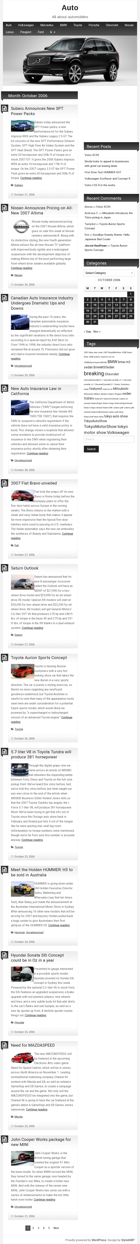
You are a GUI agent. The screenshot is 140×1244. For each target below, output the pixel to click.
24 (94, 316)
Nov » (97, 331)
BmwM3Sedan (104, 367)
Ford (41, 32)
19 (109, 310)
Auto (70, 8)
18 (101, 310)
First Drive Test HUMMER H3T (103, 172)
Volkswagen (26, 25)
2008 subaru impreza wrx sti (101, 357)
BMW (63, 25)
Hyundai (19, 1022)
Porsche (94, 25)
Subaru (19, 185)
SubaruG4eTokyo (91, 417)
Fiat (17, 545)
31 (94, 322)
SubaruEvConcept (111, 399)
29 (130, 316)
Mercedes (46, 25)
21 (123, 310)
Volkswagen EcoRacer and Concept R (107, 178)
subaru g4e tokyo (115, 412)
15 (130, 305)
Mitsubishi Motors (92, 394)
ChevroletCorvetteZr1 (104, 384)
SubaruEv (99, 399)
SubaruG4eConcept (99, 412)
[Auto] (70, 60)
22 (130, 310)
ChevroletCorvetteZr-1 (93, 380)
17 (94, 310)
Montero (104, 394)
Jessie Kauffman (96, 245)
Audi (8, 25)
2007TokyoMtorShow (112, 352)
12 (109, 305)
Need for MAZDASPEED (33, 1045)
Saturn (18, 635)
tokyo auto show (116, 416)
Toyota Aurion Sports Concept (39, 657)
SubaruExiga (96, 403)
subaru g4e (118, 407)
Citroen (117, 384)
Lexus (10, 32)
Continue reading (31, 178)
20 (116, 310)
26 (109, 316)
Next (56, 1228)
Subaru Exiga (108, 403)
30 (87, 322)
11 (101, 305)
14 (123, 305)
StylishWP (128, 1240)
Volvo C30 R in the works (100, 185)
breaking (94, 373)
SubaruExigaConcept (123, 403)
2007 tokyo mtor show (93, 352)
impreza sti (107, 389)
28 (123, 316)
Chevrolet (112, 25)
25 (101, 316)
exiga (86, 389)
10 (94, 305)
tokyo (101, 417)
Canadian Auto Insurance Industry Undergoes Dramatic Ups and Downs (42, 303)
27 (116, 316)
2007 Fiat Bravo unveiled (34, 483)
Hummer (20, 932)
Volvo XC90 (92, 155)
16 (87, 310)
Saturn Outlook (24, 568)
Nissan (129, 25)
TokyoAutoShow (95, 421)
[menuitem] (8, 25)
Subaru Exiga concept (93, 407)
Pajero (111, 394)
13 (116, 305)
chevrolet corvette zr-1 (113, 380)
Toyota (77, 25)
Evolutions (125, 384)
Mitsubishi (120, 389)
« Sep (87, 331)
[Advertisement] (109, 114)
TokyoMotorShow (100, 426)
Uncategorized (23, 365)
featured (95, 389)
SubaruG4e (108, 407)
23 (87, 316)
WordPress (99, 1240)
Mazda (19, 1116)
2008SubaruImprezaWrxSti (95, 362)
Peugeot (25, 32)
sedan (126, 393)
